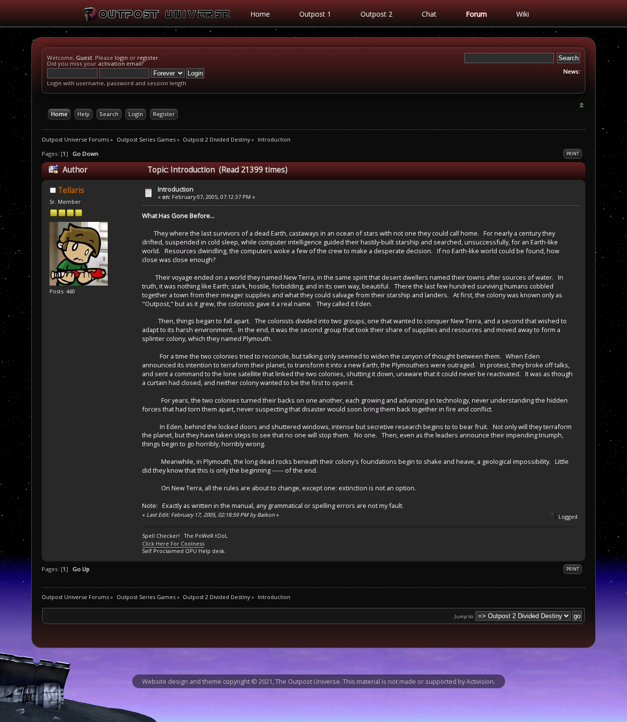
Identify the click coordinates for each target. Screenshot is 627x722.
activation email (120, 63)
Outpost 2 (376, 14)
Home (260, 14)
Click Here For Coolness (173, 543)
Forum (476, 14)
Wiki (522, 14)
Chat (429, 14)
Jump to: (464, 616)
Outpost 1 (315, 14)
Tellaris (71, 190)
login (121, 57)
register (147, 57)
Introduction (175, 189)
